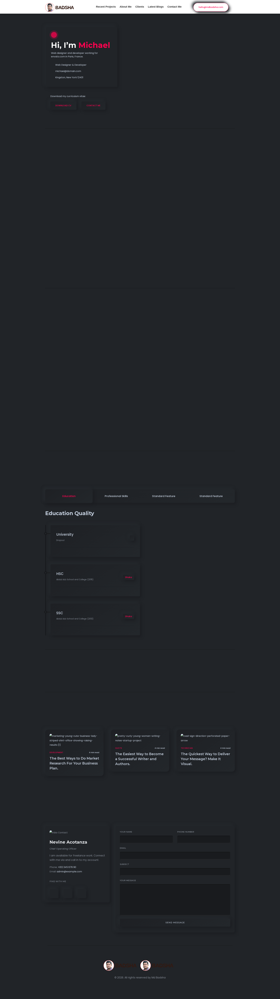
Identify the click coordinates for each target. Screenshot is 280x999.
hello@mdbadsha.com (211, 7)
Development (56, 752)
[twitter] (67, 893)
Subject (124, 864)
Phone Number (185, 832)
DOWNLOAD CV (63, 105)
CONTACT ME (93, 105)
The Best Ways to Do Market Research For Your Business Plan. (74, 763)
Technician (187, 748)
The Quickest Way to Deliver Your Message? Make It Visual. (205, 759)
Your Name (126, 832)
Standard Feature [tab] (163, 496)
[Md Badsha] (140, 965)
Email (123, 848)
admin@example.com (69, 871)
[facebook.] (54, 893)
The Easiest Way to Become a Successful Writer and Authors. (139, 759)
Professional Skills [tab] (116, 496)
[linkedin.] (81, 893)
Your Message (128, 880)
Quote (118, 748)
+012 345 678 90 (67, 867)
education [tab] (69, 496)
